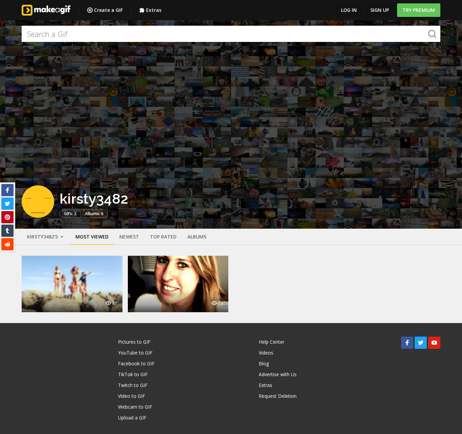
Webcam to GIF (135, 407)
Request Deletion (278, 396)
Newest (129, 236)
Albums (196, 236)
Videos (266, 352)
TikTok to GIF (133, 374)
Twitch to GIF (132, 385)
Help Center (271, 342)
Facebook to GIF (136, 363)
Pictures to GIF (134, 342)
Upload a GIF (132, 417)
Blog (264, 363)
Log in (349, 10)
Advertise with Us (278, 374)
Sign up (379, 10)
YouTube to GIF (135, 352)
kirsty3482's (43, 236)
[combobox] (231, 34)
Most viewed (92, 236)
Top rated (163, 236)
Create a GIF (108, 10)
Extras (153, 10)
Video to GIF (131, 396)
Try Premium (418, 10)
